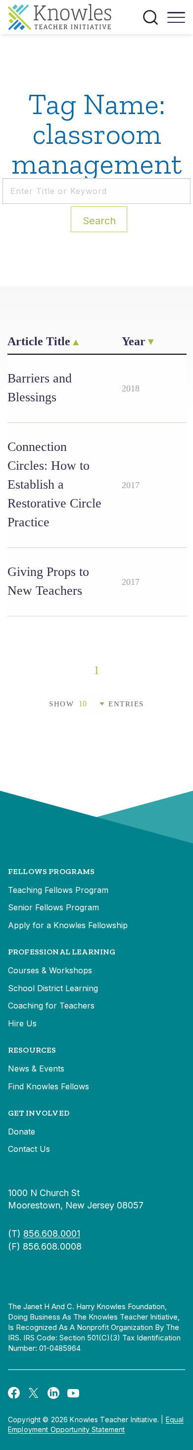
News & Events (36, 1068)
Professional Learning (61, 951)
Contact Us (29, 1149)
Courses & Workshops (50, 970)
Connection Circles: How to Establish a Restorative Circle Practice (54, 484)
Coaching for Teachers (51, 1005)
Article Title (38, 341)
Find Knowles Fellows (48, 1086)
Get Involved (38, 1113)
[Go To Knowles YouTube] (73, 1392)
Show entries (96, 704)
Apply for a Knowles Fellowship (68, 925)
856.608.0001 (51, 1233)
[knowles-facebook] (14, 1392)
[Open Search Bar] (150, 17)
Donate (21, 1131)
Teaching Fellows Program (58, 890)
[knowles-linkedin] (53, 1392)
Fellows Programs (51, 871)
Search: (99, 221)
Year (133, 341)
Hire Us (22, 1023)
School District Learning (53, 988)
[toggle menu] (176, 21)
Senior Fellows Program (53, 907)
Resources (32, 1050)
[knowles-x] (34, 1392)
